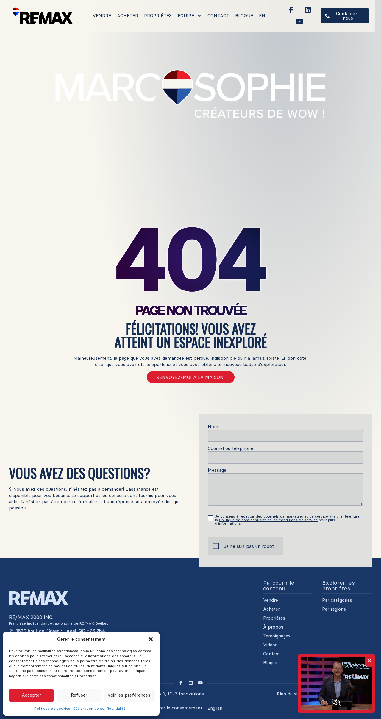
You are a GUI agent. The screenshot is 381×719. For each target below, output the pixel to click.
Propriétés (158, 15)
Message (217, 470)
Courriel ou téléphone (230, 448)
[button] (151, 639)
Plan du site (289, 694)
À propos (273, 627)
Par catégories (337, 600)
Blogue (244, 15)
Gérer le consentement (178, 708)
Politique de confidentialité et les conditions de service (268, 520)
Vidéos (270, 645)
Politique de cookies (52, 708)
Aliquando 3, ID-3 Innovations (172, 694)
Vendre (102, 15)
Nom (213, 426)
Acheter (127, 15)
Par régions (334, 609)
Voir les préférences (128, 695)
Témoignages (277, 636)
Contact (218, 15)
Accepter (31, 695)
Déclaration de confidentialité (99, 708)
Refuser (79, 695)
